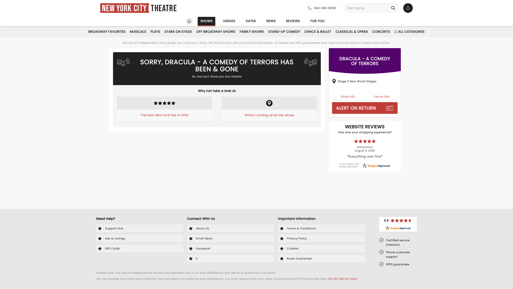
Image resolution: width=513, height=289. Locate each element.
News (271, 21)
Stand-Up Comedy (284, 31)
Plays (155, 31)
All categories (411, 31)
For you (317, 21)
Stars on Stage (178, 31)
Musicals (138, 31)
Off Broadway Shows (215, 31)
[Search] (394, 8)
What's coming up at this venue (269, 115)
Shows (206, 21)
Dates (251, 21)
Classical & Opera (352, 31)
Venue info (382, 97)
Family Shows (252, 31)
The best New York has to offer (164, 115)
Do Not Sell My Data (342, 279)
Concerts (381, 31)
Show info (348, 97)
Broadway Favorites (106, 31)
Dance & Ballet (318, 31)
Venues (229, 21)
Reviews (293, 21)
